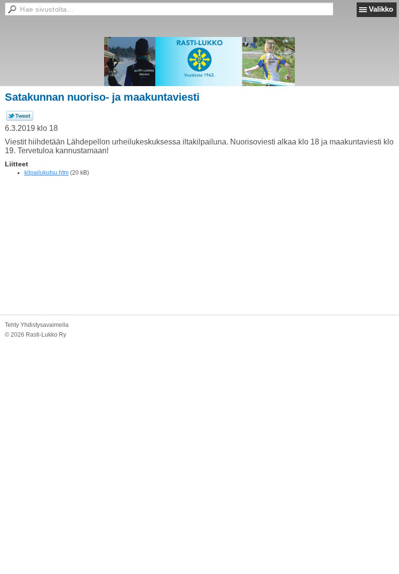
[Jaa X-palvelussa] (19, 118)
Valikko (381, 9)
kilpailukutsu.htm (46, 172)
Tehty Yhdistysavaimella (37, 325)
